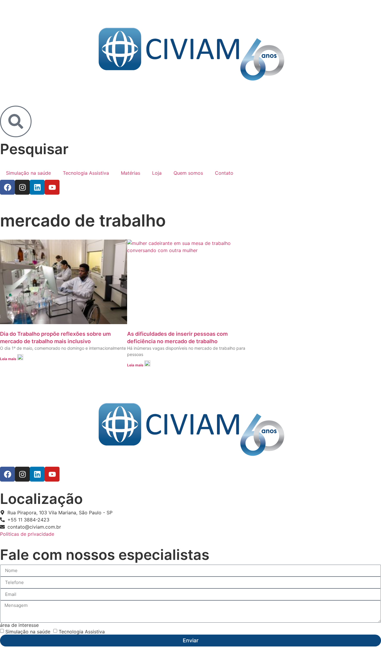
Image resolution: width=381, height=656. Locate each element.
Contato (224, 173)
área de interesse (19, 625)
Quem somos (188, 173)
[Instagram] (22, 187)
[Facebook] (7, 187)
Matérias (130, 173)
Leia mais (8, 359)
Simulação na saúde (28, 173)
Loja (157, 173)
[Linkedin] (37, 187)
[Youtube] (52, 187)
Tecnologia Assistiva (86, 173)
